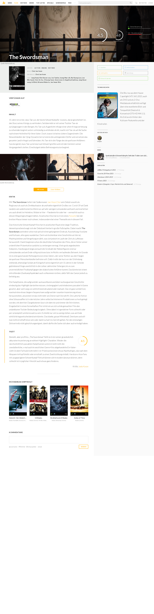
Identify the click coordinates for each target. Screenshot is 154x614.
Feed (69, 3)
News (10, 3)
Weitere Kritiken (102, 132)
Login (150, 3)
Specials (50, 3)
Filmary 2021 (102, 181)
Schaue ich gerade (105, 78)
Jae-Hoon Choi (54, 202)
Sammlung (129, 73)
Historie (51, 68)
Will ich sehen (130, 67)
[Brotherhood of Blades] (59, 399)
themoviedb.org (10, 63)
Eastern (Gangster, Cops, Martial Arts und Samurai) (115, 184)
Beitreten (143, 3)
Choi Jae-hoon (40, 74)
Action (37, 68)
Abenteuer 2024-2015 (105, 177)
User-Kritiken (55, 189)
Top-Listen (40, 3)
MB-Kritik (40, 189)
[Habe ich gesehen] (10, 414)
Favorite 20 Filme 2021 (105, 173)
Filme (16, 3)
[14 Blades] (38, 399)
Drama (44, 68)
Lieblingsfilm (104, 73)
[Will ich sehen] (13, 414)
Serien (31, 3)
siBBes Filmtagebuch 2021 (106, 170)
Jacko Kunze (83, 366)
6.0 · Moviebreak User (135, 33)
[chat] (136, 3)
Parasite (72, 216)
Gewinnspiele (61, 3)
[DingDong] (99, 138)
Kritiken (23, 3)
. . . (75, 2)
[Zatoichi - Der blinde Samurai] (18, 399)
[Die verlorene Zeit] (79, 399)
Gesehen (103, 67)
